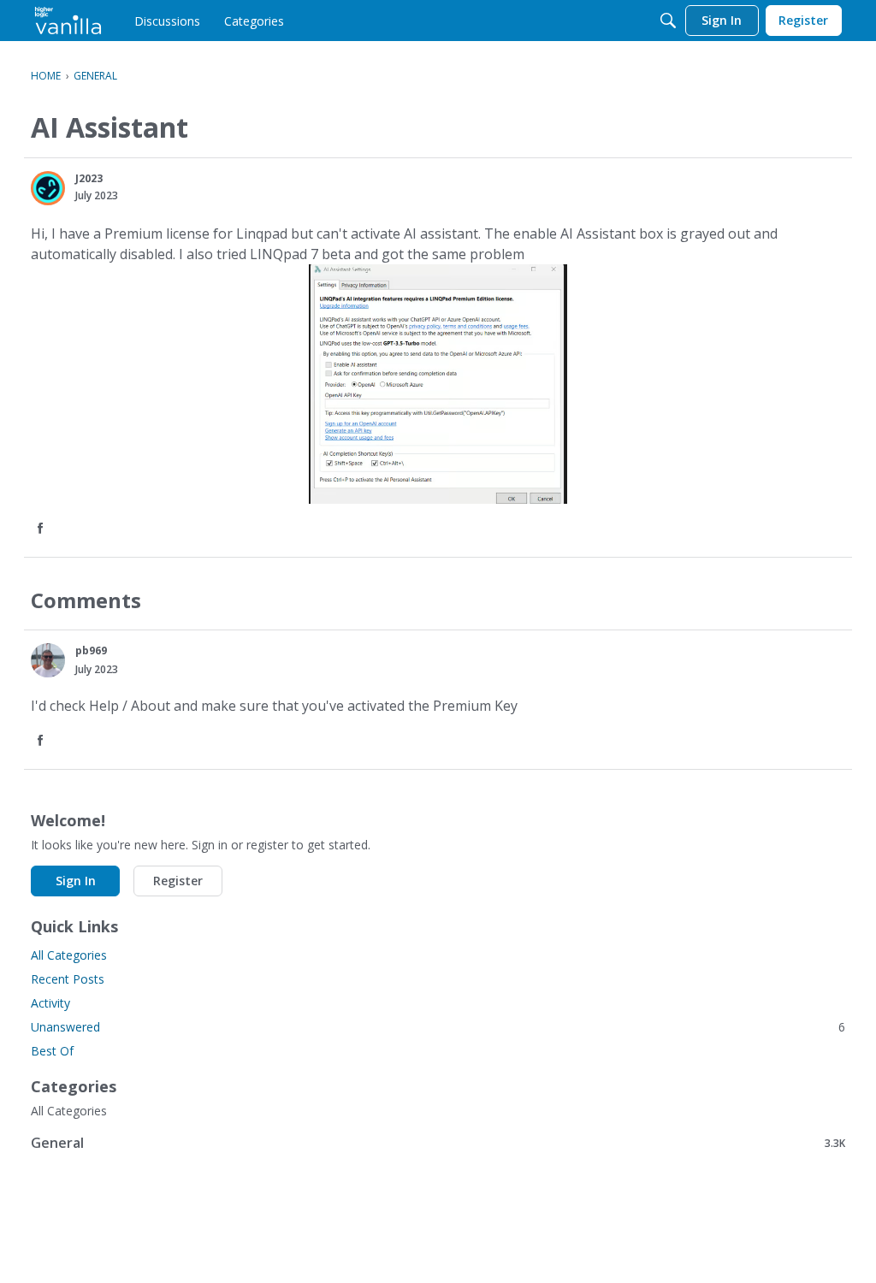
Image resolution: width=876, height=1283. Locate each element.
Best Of (52, 1051)
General (438, 1142)
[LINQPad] (68, 20)
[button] (48, 188)
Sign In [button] (76, 880)
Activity (50, 1003)
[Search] (668, 20)
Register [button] (178, 880)
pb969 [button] (91, 650)
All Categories (69, 955)
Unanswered (438, 1027)
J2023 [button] (89, 178)
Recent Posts (67, 979)
